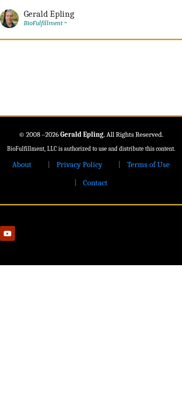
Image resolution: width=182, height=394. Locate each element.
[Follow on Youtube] (7, 233)
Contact (95, 182)
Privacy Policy (79, 164)
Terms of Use (148, 164)
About (22, 164)
